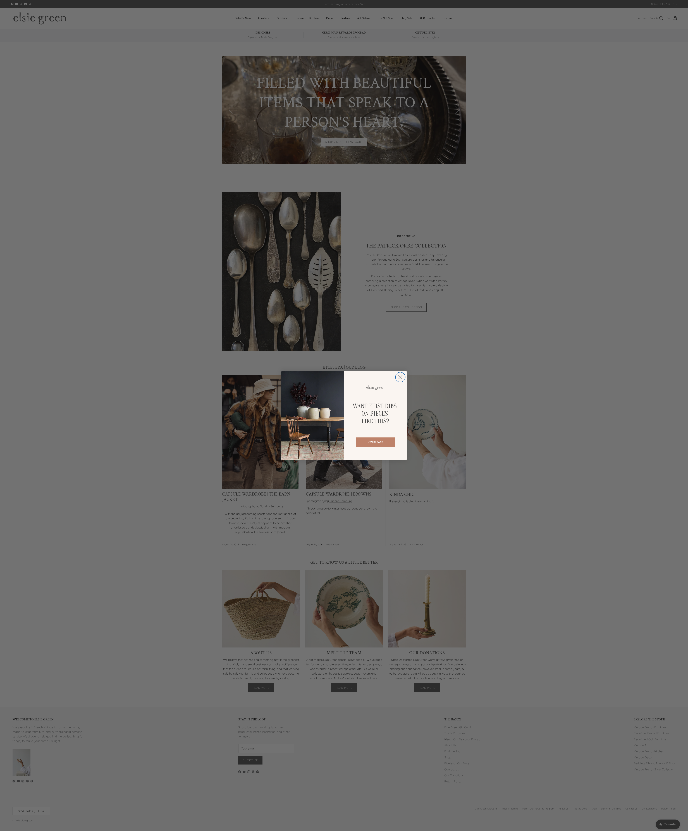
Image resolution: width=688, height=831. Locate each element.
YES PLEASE (375, 442)
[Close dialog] (400, 377)
